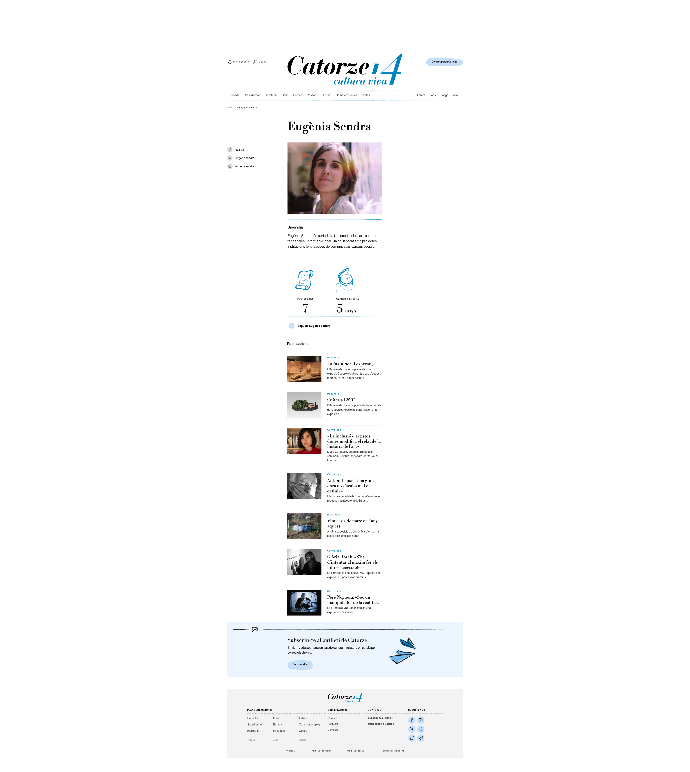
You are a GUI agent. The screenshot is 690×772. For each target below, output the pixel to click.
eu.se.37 (240, 149)
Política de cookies (356, 751)
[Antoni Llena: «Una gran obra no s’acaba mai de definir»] (304, 486)
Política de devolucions (393, 751)
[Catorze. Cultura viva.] (411, 720)
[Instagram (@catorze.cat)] (420, 720)
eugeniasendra (244, 158)
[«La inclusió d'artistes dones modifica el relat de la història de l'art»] (304, 441)
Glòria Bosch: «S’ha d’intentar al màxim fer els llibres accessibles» (352, 562)
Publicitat (333, 723)
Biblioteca (270, 95)
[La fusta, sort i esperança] (304, 369)
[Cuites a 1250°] (304, 405)
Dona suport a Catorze (381, 723)
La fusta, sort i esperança (351, 364)
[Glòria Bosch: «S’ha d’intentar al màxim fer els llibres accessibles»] (304, 562)
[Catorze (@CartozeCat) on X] (411, 729)
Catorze (231, 107)
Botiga (444, 95)
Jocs (433, 95)
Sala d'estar (252, 95)
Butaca (297, 95)
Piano (285, 95)
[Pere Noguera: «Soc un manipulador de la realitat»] (304, 603)
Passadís (313, 95)
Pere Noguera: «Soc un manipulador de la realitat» (353, 600)
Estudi (327, 95)
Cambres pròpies (346, 95)
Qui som (332, 717)
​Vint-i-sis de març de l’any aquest (352, 523)
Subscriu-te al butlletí (380, 717)
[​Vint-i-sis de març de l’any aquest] (304, 526)
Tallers (421, 95)
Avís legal (290, 751)
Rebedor (234, 95)
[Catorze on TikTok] (420, 729)
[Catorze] (345, 702)
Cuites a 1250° (341, 400)
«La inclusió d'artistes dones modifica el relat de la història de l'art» (354, 441)
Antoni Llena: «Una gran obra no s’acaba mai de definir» (350, 486)
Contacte (333, 729)
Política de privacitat (321, 751)
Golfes (366, 95)
